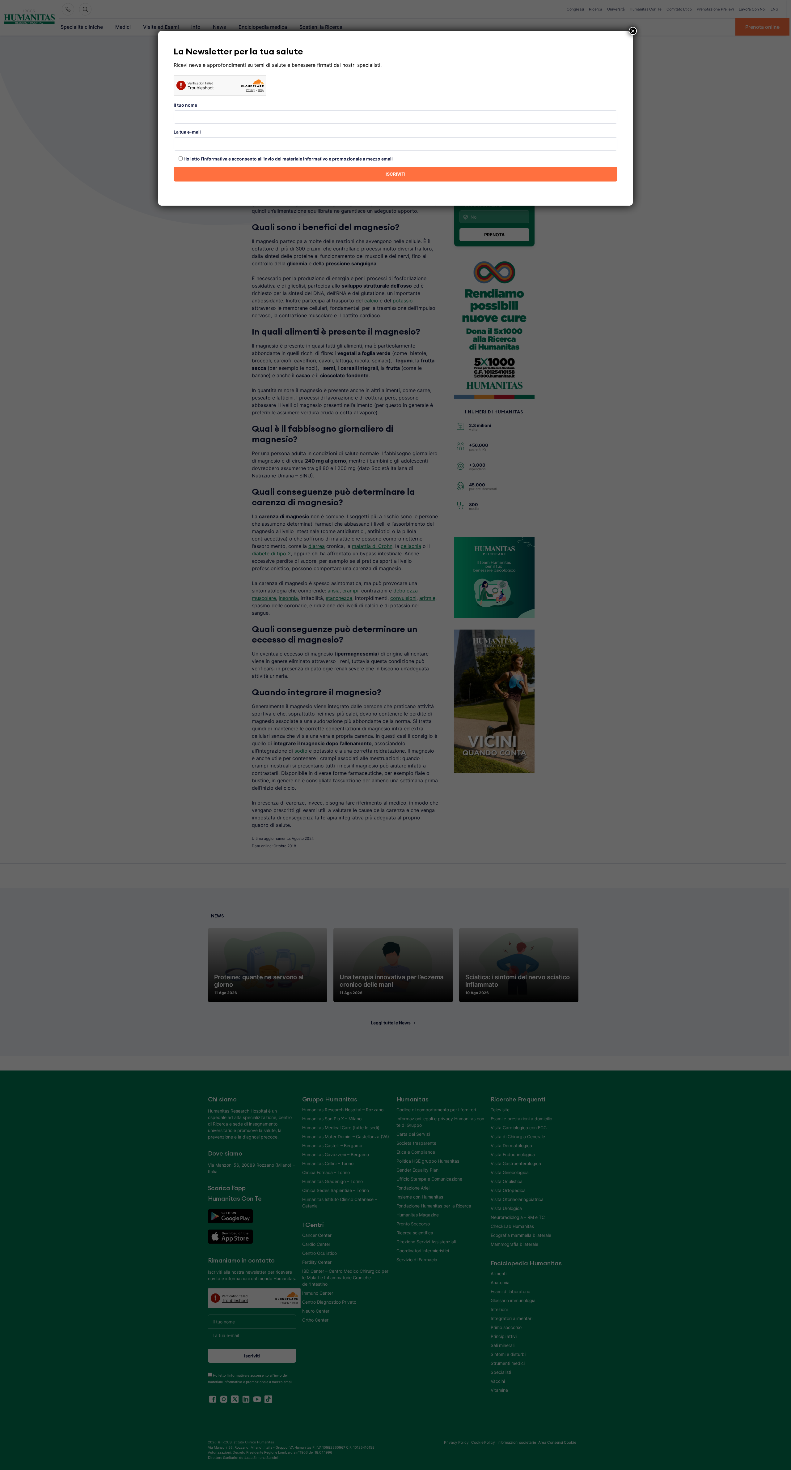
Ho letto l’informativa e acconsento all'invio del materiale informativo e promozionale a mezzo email (288, 158)
